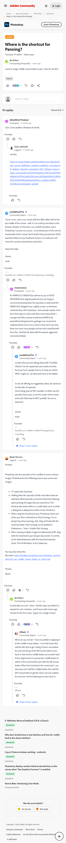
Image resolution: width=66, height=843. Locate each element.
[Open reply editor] (33, 98)
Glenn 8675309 (21, 146)
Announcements (12, 787)
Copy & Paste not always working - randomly (25, 752)
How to (9, 78)
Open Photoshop (51, 24)
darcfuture (14, 60)
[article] (33, 129)
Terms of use (30, 829)
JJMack (22, 632)
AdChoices (13, 839)
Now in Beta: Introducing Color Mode (22, 783)
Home (8, 13)
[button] (5, 6)
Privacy (40, 829)
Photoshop (38, 13)
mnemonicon (20, 287)
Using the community (14, 829)
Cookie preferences (13, 834)
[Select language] (46, 5)
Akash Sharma (16, 457)
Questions (50, 13)
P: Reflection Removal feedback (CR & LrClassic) (27, 720)
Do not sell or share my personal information (40, 834)
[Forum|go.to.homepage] (22, 5)
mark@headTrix (17, 211)
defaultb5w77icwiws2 (19, 120)
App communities (22, 13)
